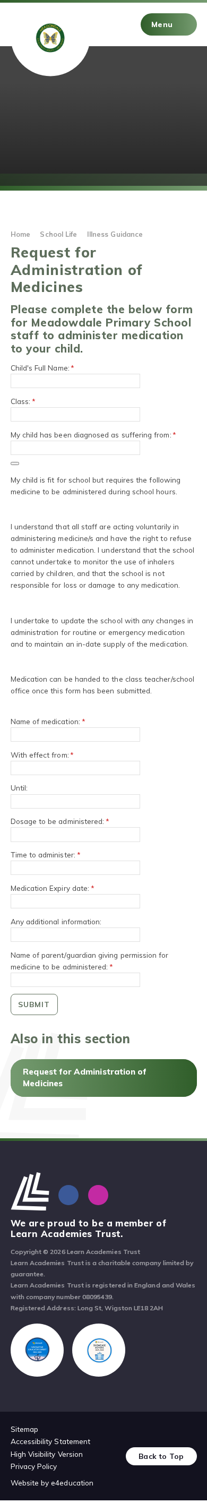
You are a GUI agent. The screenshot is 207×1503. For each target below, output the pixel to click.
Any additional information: (56, 921)
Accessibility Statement (51, 1441)
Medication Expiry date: (52, 887)
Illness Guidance (115, 234)
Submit (34, 1004)
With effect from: (42, 754)
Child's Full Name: (43, 367)
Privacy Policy (34, 1466)
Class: (23, 401)
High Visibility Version (47, 1453)
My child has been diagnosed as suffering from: (94, 434)
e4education (72, 1482)
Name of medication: (48, 721)
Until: (19, 787)
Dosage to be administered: (60, 821)
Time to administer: (46, 854)
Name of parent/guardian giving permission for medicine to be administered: (90, 960)
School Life (58, 234)
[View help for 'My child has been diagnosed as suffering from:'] (15, 463)
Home (20, 234)
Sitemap (24, 1428)
